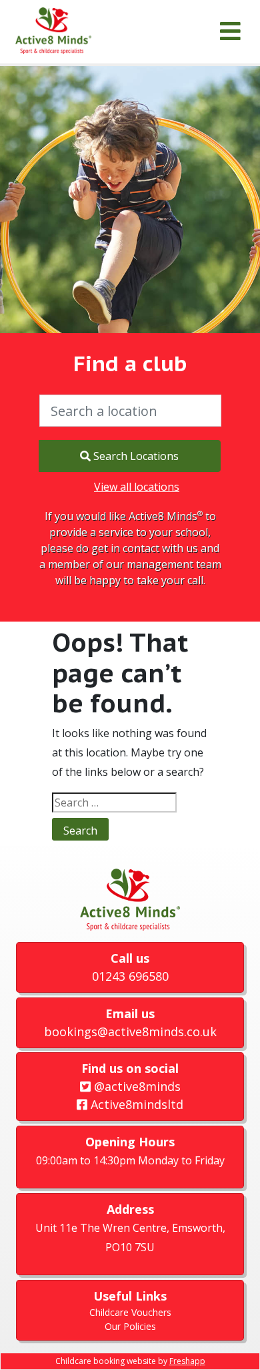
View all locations (136, 486)
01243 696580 (130, 976)
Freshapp (187, 1361)
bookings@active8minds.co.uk (130, 1031)
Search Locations (135, 456)
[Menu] (230, 31)
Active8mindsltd (135, 1104)
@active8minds (136, 1086)
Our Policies (130, 1326)
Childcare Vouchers (130, 1312)
